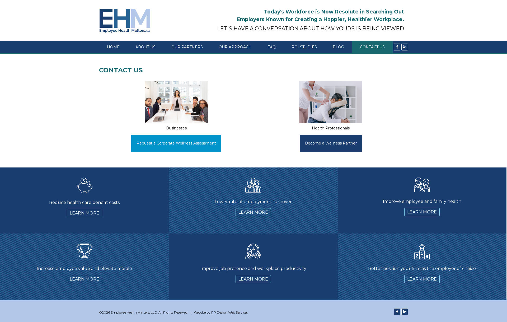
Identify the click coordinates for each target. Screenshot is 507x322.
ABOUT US (145, 47)
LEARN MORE (84, 213)
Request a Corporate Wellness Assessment (176, 143)
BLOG (338, 47)
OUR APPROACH (235, 47)
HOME (113, 47)
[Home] (127, 20)
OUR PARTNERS (187, 47)
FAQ (271, 47)
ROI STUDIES (304, 47)
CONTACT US (372, 47)
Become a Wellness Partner (331, 143)
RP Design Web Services (229, 312)
